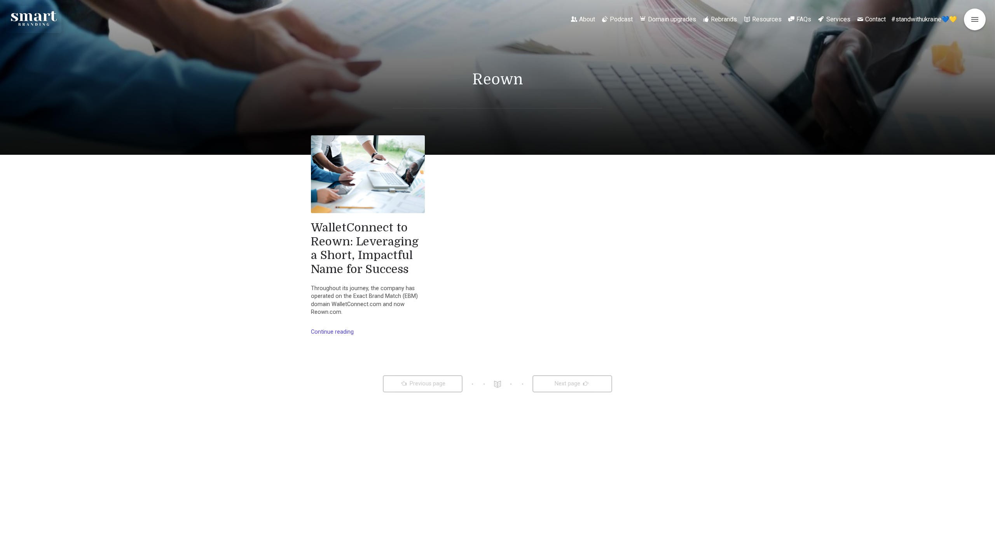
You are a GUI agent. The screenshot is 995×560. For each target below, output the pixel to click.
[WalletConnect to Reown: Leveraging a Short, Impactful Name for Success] (368, 174)
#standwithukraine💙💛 (924, 19)
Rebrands (724, 19)
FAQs (803, 19)
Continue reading (332, 332)
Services (838, 19)
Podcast (621, 19)
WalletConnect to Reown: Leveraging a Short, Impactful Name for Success (365, 248)
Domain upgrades (672, 19)
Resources (767, 19)
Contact (875, 19)
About (587, 19)
